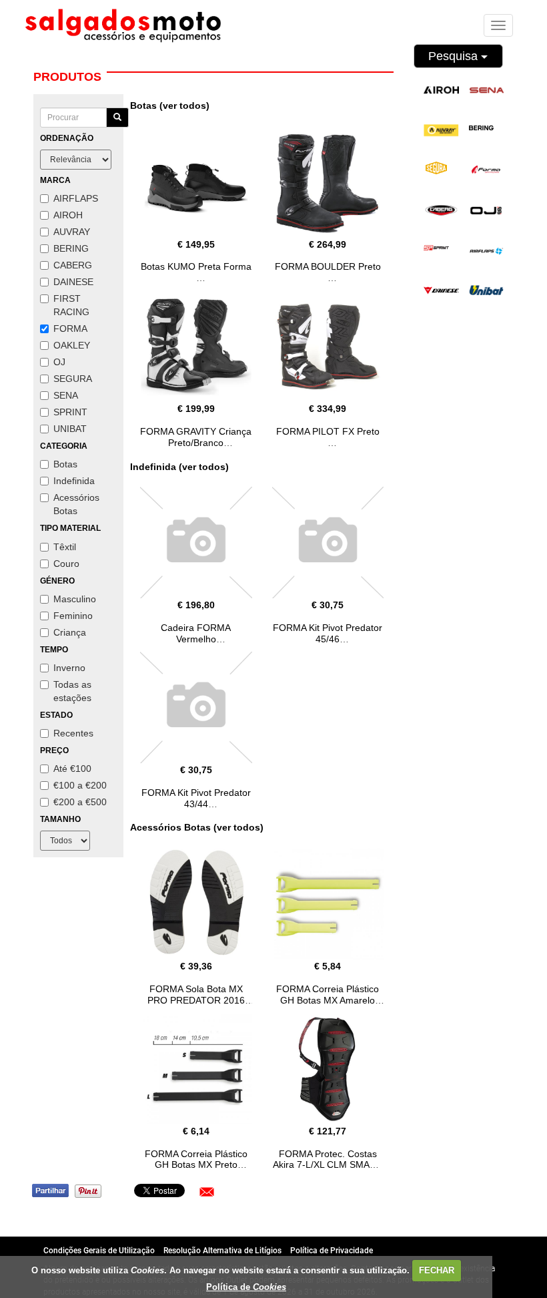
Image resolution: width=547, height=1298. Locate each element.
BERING (71, 248)
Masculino (74, 599)
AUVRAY (71, 231)
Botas (65, 464)
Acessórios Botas (76, 504)
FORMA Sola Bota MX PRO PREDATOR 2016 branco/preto (196, 1000)
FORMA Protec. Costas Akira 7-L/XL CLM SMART (327, 1159)
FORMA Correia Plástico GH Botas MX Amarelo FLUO (327, 1000)
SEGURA (72, 378)
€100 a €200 (80, 785)
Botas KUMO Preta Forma (196, 266)
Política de (246, 1287)
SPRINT (70, 412)
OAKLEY (71, 345)
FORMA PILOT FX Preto (328, 431)
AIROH (68, 215)
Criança (69, 632)
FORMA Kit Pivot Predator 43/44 (196, 798)
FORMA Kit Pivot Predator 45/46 (327, 633)
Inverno (69, 667)
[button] (207, 1192)
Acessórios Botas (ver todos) (196, 827)
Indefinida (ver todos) (179, 466)
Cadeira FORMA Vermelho (196, 633)
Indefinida (74, 480)
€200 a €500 (80, 802)
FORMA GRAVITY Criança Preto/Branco (195, 437)
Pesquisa (454, 56)
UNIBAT (70, 428)
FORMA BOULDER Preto (328, 266)
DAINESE (73, 281)
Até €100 (72, 768)
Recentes (73, 733)
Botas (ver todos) (169, 105)
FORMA (70, 328)
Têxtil (64, 547)
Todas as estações (72, 691)
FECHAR (436, 1270)
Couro (66, 563)
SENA (65, 395)
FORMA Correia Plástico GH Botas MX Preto (196, 1159)
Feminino (73, 615)
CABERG (72, 265)
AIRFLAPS (75, 198)
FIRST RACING (71, 305)
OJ (59, 362)
